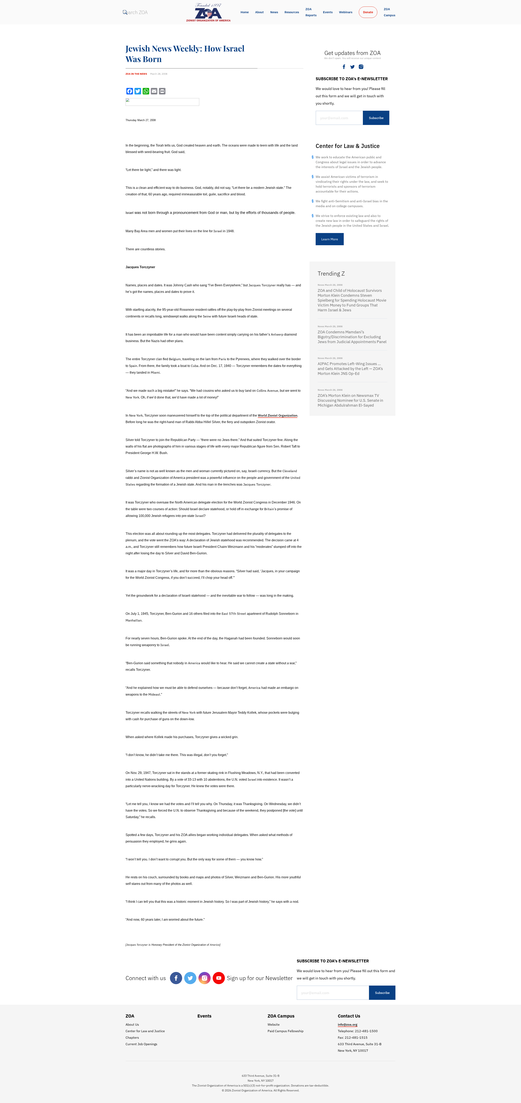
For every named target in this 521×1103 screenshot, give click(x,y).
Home (245, 12)
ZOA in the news (136, 73)
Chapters (132, 1037)
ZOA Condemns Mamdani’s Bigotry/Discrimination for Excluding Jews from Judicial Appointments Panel (352, 336)
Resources (292, 12)
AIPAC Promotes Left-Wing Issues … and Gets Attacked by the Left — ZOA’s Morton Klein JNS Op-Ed (350, 368)
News (274, 12)
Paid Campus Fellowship (285, 1031)
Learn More (329, 239)
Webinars (345, 12)
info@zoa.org (347, 1024)
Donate (368, 12)
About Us (132, 1024)
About (259, 12)
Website (274, 1024)
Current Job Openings (141, 1044)
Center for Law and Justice (145, 1031)
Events (328, 12)
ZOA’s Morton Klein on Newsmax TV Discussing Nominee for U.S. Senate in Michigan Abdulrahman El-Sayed (350, 400)
